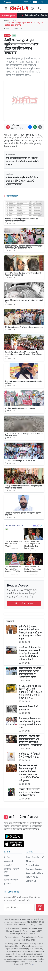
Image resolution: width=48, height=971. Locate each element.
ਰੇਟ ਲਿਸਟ (7, 857)
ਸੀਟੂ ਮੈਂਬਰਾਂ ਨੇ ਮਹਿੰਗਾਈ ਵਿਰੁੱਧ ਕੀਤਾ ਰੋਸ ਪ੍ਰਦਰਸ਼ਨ (20, 408)
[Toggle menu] (6, 8)
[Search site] (39, 8)
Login (8, 2)
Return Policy (32, 877)
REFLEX (28, 964)
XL (42, 2)
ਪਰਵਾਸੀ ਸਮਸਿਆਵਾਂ (11, 880)
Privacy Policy (32, 865)
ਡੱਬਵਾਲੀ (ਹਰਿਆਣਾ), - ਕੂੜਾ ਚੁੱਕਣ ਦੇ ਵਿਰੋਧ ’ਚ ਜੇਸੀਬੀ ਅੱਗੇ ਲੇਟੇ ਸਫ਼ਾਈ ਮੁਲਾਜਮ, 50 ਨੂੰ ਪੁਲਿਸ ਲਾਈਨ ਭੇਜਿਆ (23, 247)
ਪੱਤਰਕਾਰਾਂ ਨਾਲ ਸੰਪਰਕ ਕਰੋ (35, 857)
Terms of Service (34, 869)
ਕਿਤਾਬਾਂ (6, 876)
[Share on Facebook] (30, 127)
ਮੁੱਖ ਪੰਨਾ (6, 20)
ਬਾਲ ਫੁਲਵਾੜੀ (8, 861)
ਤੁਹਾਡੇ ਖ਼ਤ (7, 883)
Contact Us (31, 881)
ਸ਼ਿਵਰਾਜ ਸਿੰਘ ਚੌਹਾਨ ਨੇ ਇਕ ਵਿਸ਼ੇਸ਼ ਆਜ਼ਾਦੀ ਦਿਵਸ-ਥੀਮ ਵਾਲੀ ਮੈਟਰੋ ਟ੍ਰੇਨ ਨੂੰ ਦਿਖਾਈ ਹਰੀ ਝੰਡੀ (23, 274)
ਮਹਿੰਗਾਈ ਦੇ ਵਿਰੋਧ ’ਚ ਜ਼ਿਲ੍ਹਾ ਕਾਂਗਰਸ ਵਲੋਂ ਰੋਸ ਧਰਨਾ (20, 461)
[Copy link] (40, 127)
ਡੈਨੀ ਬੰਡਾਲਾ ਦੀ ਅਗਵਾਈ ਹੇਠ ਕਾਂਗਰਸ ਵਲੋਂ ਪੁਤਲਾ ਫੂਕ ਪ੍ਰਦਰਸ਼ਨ (24, 327)
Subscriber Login (24, 603)
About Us (30, 861)
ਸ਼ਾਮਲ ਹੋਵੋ (40, 907)
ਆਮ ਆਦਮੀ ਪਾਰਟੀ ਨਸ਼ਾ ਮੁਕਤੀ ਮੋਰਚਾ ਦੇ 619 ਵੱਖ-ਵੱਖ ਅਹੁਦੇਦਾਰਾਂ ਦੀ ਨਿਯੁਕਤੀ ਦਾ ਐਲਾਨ (21, 220)
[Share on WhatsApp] (35, 127)
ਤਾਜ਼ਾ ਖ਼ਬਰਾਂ (15, 20)
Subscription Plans (34, 873)
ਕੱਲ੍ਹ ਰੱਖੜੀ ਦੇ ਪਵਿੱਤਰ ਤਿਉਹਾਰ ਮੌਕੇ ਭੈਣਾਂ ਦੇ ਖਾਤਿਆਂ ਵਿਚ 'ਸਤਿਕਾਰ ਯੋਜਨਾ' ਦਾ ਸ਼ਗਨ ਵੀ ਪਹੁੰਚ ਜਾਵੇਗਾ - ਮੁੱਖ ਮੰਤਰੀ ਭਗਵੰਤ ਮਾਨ (23, 354)
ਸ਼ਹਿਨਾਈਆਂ (8, 865)
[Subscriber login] (32, 8)
